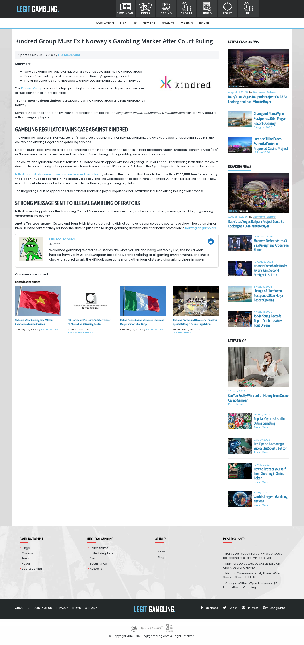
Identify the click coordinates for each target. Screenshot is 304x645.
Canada (96, 558)
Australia (96, 569)
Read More (235, 404)
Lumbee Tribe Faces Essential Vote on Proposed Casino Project (271, 144)
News (162, 551)
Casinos (28, 553)
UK (135, 23)
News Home (125, 13)
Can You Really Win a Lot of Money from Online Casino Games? (258, 398)
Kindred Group (31, 88)
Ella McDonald (69, 55)
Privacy (62, 608)
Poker (145, 13)
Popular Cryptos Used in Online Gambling (269, 421)
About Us (22, 608)
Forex (227, 13)
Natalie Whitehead (80, 332)
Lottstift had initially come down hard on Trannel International (58, 174)
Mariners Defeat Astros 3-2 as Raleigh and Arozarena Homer (271, 245)
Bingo (207, 13)
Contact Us (42, 608)
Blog (161, 557)
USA (123, 23)
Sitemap (91, 608)
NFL (248, 13)
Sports (186, 13)
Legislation (104, 23)
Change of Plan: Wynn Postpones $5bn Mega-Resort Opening (270, 118)
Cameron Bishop (264, 92)
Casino (166, 13)
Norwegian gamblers (200, 228)
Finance (167, 23)
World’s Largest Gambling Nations (271, 499)
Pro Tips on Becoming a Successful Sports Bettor (270, 446)
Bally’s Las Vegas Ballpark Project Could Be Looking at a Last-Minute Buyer (257, 99)
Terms (76, 608)
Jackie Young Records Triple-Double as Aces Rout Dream (268, 320)
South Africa (98, 563)
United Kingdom (101, 553)
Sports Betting (32, 569)
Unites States (99, 548)
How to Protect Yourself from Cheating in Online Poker (270, 473)
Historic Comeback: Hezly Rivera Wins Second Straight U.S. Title (270, 270)
